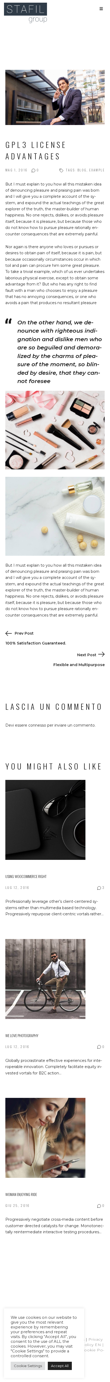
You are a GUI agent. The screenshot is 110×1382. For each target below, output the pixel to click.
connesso (37, 725)
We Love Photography (21, 1035)
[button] (101, 8)
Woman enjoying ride (21, 1194)
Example (97, 170)
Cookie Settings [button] (28, 1366)
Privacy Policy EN (84, 1344)
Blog (82, 170)
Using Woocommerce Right (25, 876)
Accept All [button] (60, 1366)
